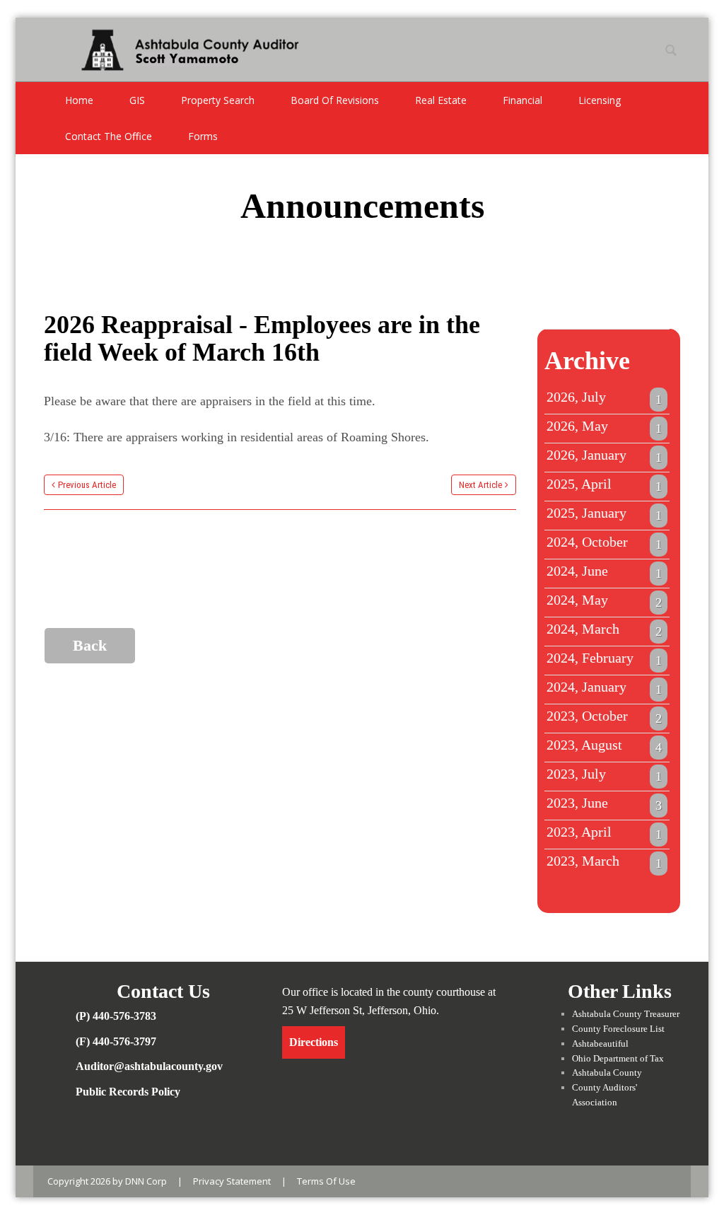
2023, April (604, 832)
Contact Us (163, 991)
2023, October (604, 716)
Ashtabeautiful (600, 1043)
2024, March (604, 629)
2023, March (604, 861)
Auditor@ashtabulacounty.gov (149, 1066)
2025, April (604, 484)
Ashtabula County (607, 1072)
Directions (313, 1042)
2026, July (604, 397)
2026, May (604, 426)
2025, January (604, 513)
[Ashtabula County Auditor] (175, 48)
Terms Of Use (326, 1181)
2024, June (604, 571)
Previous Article (87, 484)
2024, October (604, 542)
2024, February (604, 658)
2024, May (604, 600)
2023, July (604, 774)
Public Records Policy (128, 1092)
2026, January (604, 455)
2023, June (604, 803)
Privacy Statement (232, 1181)
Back (90, 645)
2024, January (604, 687)
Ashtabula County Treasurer (625, 1013)
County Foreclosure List (618, 1028)
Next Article (480, 484)
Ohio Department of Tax (618, 1058)
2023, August (604, 745)
